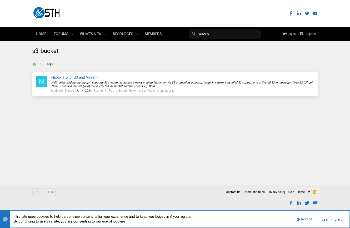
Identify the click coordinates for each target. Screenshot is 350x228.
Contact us (233, 192)
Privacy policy (276, 192)
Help (291, 192)
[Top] (309, 192)
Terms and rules (254, 192)
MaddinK (57, 90)
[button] (72, 34)
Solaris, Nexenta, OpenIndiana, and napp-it (146, 90)
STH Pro (49, 192)
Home (301, 192)
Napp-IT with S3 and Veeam (74, 77)
